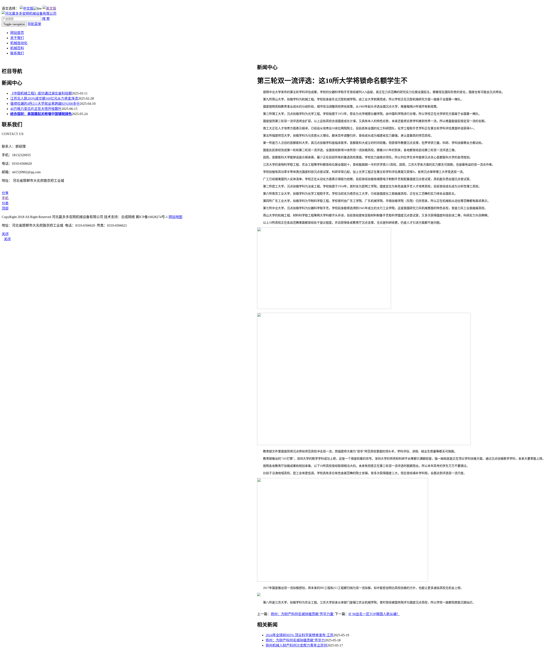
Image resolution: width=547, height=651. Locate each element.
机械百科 (17, 48)
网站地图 (175, 217)
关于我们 (17, 38)
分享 (5, 193)
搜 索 (46, 18)
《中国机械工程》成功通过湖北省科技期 (41, 93)
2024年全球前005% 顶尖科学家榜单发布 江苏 (299, 635)
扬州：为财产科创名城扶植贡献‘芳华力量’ (302, 614)
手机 (5, 198)
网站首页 (17, 33)
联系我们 (17, 53)
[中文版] (26, 8)
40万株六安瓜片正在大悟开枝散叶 (36, 109)
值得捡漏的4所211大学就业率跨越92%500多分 (45, 103)
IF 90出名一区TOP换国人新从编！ (374, 614)
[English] (49, 8)
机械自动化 (18, 43)
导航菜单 (34, 24)
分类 (5, 203)
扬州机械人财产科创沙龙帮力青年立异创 (296, 645)
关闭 (7, 239)
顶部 (5, 208)
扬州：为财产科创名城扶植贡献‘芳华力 (295, 640)
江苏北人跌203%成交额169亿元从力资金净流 (44, 98)
